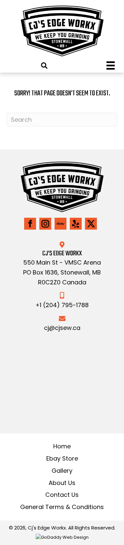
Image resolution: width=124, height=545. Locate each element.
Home (62, 446)
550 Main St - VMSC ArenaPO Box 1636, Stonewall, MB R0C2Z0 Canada (62, 272)
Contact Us (62, 495)
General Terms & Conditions (62, 507)
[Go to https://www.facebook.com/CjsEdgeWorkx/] (30, 224)
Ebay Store (62, 458)
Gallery (62, 470)
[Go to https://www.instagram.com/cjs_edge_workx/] (45, 224)
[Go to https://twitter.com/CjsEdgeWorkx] (91, 224)
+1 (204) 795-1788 (62, 305)
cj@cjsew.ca (62, 328)
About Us (62, 483)
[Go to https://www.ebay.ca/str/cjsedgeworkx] (60, 224)
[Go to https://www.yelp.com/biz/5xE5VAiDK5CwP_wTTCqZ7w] (76, 224)
